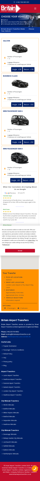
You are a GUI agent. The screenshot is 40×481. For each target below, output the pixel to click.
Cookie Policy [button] (31, 240)
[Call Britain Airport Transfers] (34, 469)
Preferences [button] (5, 244)
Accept (20, 250)
